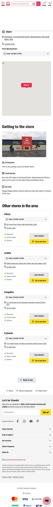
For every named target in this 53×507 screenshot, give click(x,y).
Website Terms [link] (18, 477)
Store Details (39, 236)
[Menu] (3, 3)
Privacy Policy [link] (7, 477)
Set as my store (40, 242)
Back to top (28, 380)
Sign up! (46, 412)
